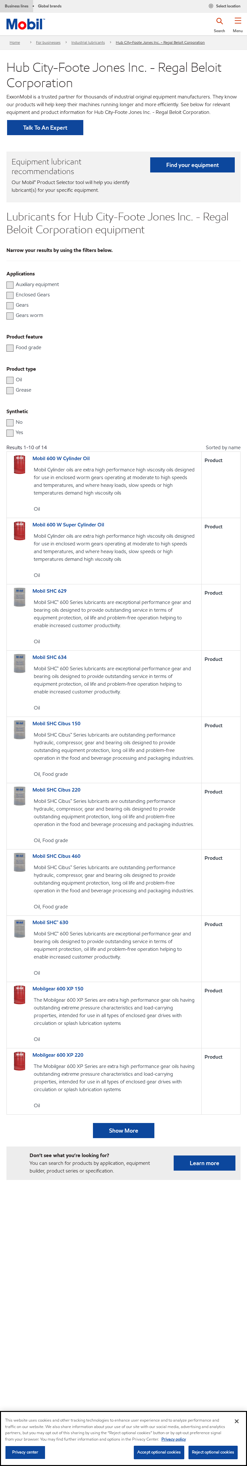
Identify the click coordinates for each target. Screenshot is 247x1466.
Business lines (16, 6)
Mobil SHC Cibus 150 (56, 723)
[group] (120, 284)
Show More (123, 1130)
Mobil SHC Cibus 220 (56, 789)
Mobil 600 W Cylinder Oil (61, 458)
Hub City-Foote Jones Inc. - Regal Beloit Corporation (160, 42)
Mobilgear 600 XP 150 (57, 988)
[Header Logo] (25, 22)
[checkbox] (10, 285)
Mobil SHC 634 (49, 657)
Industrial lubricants (88, 42)
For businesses (48, 42)
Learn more (204, 1163)
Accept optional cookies (159, 1452)
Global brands (49, 6)
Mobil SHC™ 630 (50, 922)
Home (15, 42)
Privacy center (25, 1452)
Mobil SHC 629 (49, 591)
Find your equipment (192, 165)
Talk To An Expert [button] (45, 127)
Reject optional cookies (213, 1452)
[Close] (237, 1421)
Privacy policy (173, 1439)
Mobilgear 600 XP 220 (57, 1055)
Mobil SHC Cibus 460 (56, 856)
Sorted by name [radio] (223, 447)
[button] (238, 27)
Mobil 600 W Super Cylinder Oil (68, 524)
